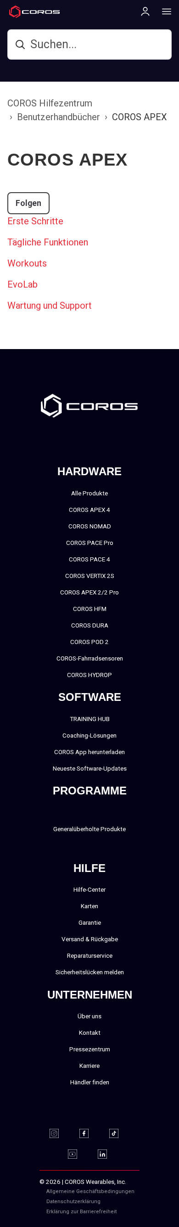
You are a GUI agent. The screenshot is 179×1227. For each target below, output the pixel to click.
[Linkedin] (108, 1154)
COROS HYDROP (89, 674)
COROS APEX (139, 116)
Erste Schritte (35, 221)
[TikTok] (119, 1133)
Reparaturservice (89, 955)
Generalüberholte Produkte (89, 829)
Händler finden (89, 1082)
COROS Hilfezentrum (49, 103)
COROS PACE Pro (89, 542)
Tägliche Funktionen (47, 242)
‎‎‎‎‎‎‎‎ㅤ (120, 1202)
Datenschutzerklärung (73, 1202)
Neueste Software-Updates (90, 768)
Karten (89, 906)
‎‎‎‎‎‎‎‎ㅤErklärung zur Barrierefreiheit (81, 1212)
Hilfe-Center (89, 889)
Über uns (89, 1016)
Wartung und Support (49, 305)
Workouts (27, 263)
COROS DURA (89, 625)
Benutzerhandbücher (58, 116)
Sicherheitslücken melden (90, 972)
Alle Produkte (89, 493)
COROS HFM (89, 608)
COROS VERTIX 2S (89, 575)
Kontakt (90, 1032)
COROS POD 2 (89, 641)
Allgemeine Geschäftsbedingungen (90, 1191)
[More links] (164, 11)
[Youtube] (78, 1154)
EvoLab (22, 284)
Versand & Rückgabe (90, 939)
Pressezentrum (89, 1049)
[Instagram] (60, 1133)
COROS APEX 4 (89, 509)
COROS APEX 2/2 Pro (89, 592)
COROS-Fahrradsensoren (89, 658)
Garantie (89, 922)
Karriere (89, 1065)
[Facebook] (89, 1133)
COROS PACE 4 (89, 559)
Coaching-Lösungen (89, 735)
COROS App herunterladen (89, 751)
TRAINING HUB (90, 718)
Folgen (28, 203)
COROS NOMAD (89, 526)
